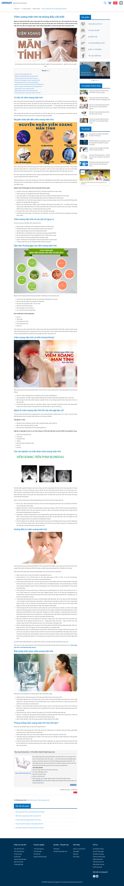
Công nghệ (76, 851)
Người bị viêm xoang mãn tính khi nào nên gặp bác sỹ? (29, 84)
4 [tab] (96, 80)
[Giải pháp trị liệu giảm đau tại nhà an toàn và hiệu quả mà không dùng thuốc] (84, 164)
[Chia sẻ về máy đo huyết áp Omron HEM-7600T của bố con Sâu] (84, 92)
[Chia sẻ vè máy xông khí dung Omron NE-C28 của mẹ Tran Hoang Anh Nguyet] (84, 106)
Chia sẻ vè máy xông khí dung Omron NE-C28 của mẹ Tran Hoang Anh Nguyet (99, 106)
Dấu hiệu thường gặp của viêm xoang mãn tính (27, 80)
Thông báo (56, 849)
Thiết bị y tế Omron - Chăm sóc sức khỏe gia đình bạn (14, 3)
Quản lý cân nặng (95, 49)
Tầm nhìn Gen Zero (19, 849)
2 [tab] (93, 80)
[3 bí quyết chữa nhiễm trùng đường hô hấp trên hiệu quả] (84, 135)
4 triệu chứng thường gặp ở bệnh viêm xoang (28, 820)
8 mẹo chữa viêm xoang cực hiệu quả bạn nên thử (29, 823)
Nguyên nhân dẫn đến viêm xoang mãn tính (26, 76)
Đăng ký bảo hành (98, 859)
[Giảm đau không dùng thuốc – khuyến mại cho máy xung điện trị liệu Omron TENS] (84, 156)
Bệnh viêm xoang (32, 800)
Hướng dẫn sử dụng (98, 849)
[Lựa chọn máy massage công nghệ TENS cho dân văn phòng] (84, 149)
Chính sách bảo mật (98, 861)
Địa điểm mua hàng (109, 3)
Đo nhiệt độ (92, 37)
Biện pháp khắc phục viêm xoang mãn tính (26, 90)
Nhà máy (75, 854)
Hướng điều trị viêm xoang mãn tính (24, 88)
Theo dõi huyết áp (95, 24)
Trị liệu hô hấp (93, 30)
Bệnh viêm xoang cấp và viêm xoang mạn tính (28, 816)
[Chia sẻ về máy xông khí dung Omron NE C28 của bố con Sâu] (84, 113)
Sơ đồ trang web (97, 867)
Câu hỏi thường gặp (98, 851)
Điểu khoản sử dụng (98, 864)
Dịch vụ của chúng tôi (79, 849)
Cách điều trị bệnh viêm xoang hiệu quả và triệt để (30, 827)
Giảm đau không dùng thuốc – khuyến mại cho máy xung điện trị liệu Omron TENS (99, 156)
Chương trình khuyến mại (60, 851)
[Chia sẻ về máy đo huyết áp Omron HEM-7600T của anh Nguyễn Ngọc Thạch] (84, 120)
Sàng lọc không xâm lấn (40, 856)
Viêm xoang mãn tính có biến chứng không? (26, 82)
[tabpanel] (95, 70)
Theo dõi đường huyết (96, 43)
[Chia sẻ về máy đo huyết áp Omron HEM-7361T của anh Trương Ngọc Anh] (84, 99)
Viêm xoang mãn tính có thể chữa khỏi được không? (30, 812)
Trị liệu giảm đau (94, 56)
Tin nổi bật (85, 129)
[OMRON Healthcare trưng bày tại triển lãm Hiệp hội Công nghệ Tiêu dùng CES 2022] (84, 142)
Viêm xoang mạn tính (43, 800)
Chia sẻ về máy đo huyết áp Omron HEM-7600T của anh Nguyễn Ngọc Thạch (99, 120)
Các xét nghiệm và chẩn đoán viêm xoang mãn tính (28, 86)
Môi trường (76, 856)
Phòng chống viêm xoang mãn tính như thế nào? (28, 92)
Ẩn (48, 70)
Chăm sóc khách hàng (99, 856)
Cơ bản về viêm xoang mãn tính (23, 74)
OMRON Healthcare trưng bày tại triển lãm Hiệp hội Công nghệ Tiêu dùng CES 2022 (99, 142)
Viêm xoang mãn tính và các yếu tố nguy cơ (26, 78)
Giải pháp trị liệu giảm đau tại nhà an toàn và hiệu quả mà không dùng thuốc (99, 163)
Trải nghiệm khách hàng (90, 86)
